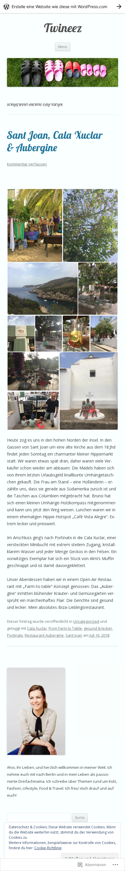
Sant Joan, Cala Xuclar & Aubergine (54, 141)
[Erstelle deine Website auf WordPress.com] (62, 6)
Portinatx (15, 635)
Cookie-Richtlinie (48, 847)
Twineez (62, 27)
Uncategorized (86, 621)
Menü (62, 46)
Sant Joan (73, 635)
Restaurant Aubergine (44, 635)
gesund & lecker (98, 628)
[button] (35, 225)
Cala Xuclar (37, 628)
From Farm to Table (65, 628)
